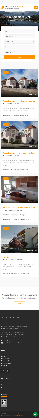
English (3, 387)
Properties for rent (7, 363)
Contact (4, 366)
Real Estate (5, 358)
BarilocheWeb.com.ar (19, 415)
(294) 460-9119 (7, 340)
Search (19, 57)
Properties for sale (7, 361)
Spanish (3, 385)
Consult (19, 303)
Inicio (3, 356)
